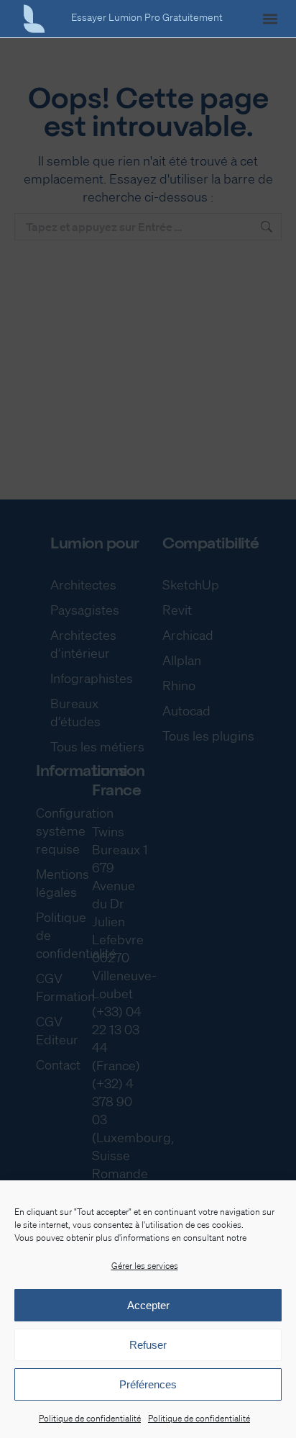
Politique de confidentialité (90, 1418)
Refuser (148, 1345)
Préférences (148, 1384)
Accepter (148, 1305)
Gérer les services (144, 1266)
